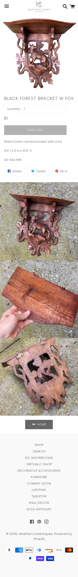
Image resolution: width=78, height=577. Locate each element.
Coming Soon (39, 483)
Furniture (39, 477)
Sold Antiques (39, 509)
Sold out (35, 130)
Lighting (39, 490)
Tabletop (39, 496)
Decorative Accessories (39, 470)
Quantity (13, 109)
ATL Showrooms (39, 458)
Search (39, 451)
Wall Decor (39, 502)
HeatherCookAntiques (36, 534)
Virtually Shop (39, 464)
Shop (39, 445)
